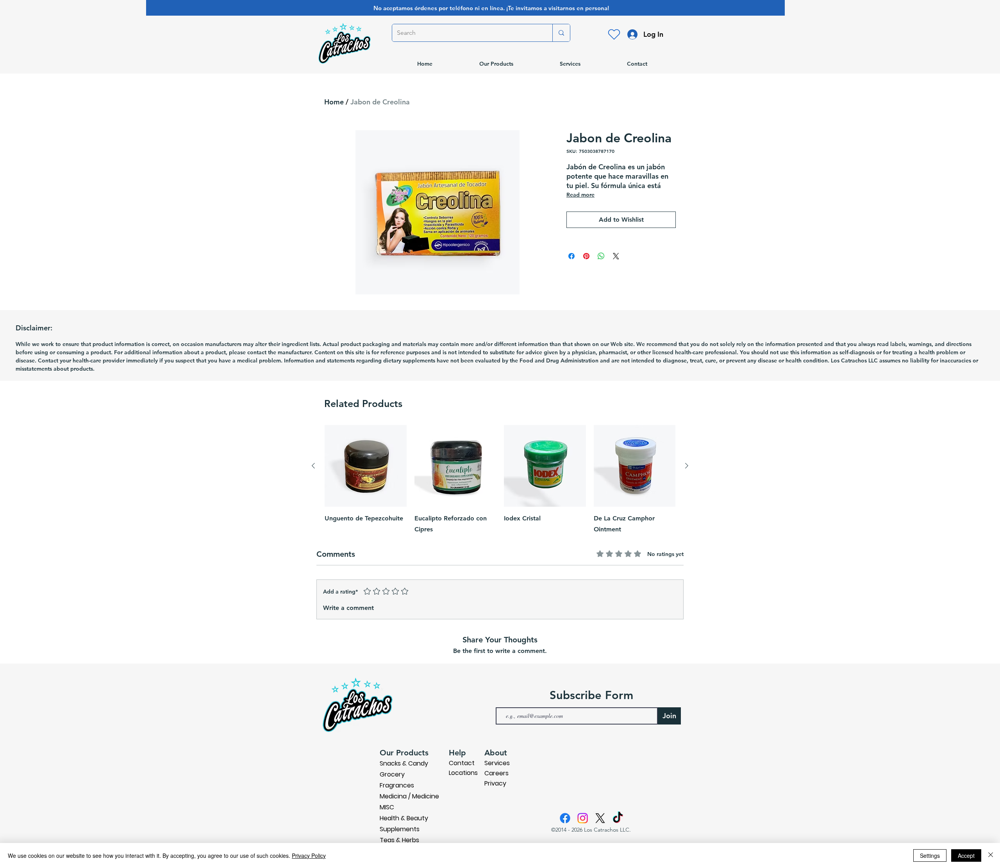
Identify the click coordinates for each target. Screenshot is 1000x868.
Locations (463, 772)
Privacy (495, 783)
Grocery (392, 774)
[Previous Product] (313, 465)
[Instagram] (582, 818)
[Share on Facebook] (571, 256)
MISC (387, 807)
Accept (966, 855)
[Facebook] (565, 818)
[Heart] (614, 34)
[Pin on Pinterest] (586, 256)
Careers (496, 773)
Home (334, 101)
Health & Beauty (404, 818)
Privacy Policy (309, 855)
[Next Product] (686, 465)
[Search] (561, 32)
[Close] (990, 855)
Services (497, 763)
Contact (462, 763)
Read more (580, 194)
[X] (600, 818)
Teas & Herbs (399, 840)
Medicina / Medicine (409, 796)
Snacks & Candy (404, 763)
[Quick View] (366, 466)
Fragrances (397, 785)
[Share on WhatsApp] (601, 256)
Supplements (400, 829)
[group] (500, 480)
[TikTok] (618, 818)
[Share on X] (616, 256)
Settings (930, 855)
